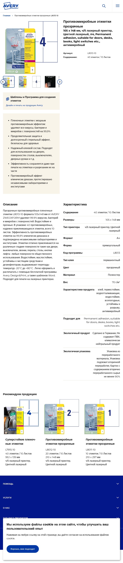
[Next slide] (59, 81)
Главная (6, 15)
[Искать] (104, 6)
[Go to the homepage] (11, 6)
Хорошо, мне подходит (22, 549)
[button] (9, 82)
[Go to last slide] (3, 81)
